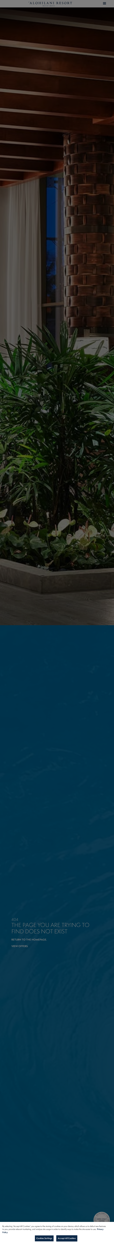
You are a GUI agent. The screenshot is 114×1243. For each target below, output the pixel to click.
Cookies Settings (44, 1238)
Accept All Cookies (67, 1238)
